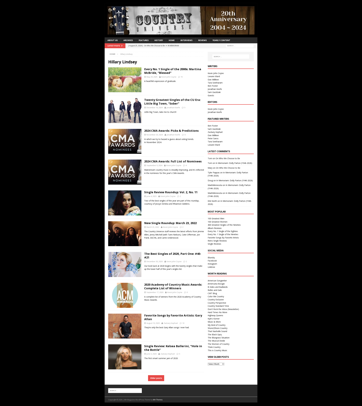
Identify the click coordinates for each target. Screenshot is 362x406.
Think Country (214, 347)
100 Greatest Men (216, 218)
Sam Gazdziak (214, 92)
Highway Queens (215, 315)
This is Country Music (217, 350)
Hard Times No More (217, 312)
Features (144, 40)
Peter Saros (213, 138)
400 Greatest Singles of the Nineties (224, 225)
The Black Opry (215, 334)
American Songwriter (217, 280)
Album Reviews (215, 228)
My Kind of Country (216, 325)
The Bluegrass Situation (219, 337)
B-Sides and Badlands (218, 287)
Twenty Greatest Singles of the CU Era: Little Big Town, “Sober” (172, 101)
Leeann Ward (214, 76)
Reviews (202, 40)
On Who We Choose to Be (228, 158)
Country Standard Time (218, 306)
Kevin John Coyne (168, 77)
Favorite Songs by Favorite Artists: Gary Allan (173, 317)
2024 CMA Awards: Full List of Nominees (173, 161)
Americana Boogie (216, 283)
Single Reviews (214, 243)
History (158, 40)
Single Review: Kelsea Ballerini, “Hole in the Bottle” (173, 348)
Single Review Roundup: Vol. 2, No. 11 (171, 192)
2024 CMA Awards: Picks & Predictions (171, 131)
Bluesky (211, 257)
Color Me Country (216, 296)
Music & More (214, 321)
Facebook (212, 260)
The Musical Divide (216, 340)
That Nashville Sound (217, 331)
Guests (211, 95)
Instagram (212, 263)
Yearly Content (221, 40)
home (172, 40)
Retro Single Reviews (217, 240)
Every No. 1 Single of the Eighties (223, 231)
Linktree (211, 267)
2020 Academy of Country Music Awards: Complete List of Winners (173, 286)
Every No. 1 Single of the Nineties (223, 234)
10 (183, 323)
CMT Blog (212, 293)
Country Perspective (217, 302)
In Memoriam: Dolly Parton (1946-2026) (234, 163)
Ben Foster (213, 85)
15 (182, 77)
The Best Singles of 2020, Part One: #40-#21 (172, 255)
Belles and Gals (215, 290)
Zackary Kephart (171, 323)
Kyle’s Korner (214, 318)
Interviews (186, 40)
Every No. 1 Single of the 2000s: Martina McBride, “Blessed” (172, 71)
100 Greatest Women (217, 221)
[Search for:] (240, 45)
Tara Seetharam (215, 82)
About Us (112, 40)
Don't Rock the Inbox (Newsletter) (223, 309)
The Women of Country (218, 344)
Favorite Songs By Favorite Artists (223, 237)
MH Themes (157, 400)
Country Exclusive (216, 299)
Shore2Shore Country (217, 328)
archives (128, 40)
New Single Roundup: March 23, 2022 (170, 223)
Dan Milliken (213, 79)
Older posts (156, 378)
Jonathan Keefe (173, 107)
